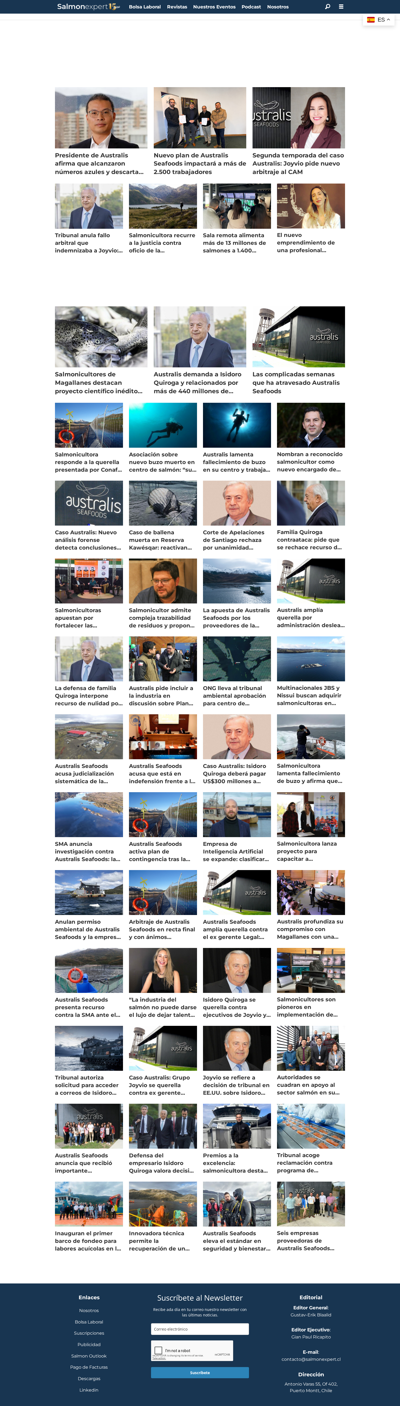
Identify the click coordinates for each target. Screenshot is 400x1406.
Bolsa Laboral (145, 7)
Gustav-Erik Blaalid (311, 1314)
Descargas (89, 1379)
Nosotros (278, 7)
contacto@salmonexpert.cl (311, 1359)
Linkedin (89, 1390)
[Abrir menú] (341, 6)
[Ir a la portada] (89, 7)
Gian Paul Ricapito (311, 1337)
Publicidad (89, 1345)
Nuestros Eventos (214, 7)
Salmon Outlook (89, 1356)
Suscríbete (200, 1372)
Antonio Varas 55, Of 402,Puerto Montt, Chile (311, 1387)
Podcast (251, 7)
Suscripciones (89, 1333)
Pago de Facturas (89, 1367)
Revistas (177, 7)
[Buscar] (327, 7)
